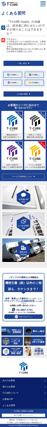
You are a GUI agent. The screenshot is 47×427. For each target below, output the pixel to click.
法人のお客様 (8, 380)
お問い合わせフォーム (25, 316)
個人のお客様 (8, 387)
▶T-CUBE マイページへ (23, 415)
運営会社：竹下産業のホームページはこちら (23, 420)
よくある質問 (8, 405)
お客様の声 (7, 399)
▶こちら (38, 298)
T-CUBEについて (10, 393)
